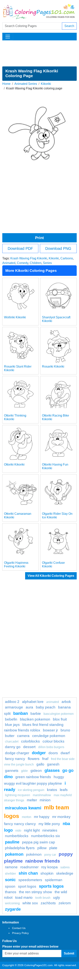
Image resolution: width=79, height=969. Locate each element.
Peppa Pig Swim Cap (38, 842)
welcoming (12, 903)
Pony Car (50, 854)
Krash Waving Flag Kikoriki (28, 258)
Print (39, 238)
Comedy (22, 263)
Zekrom (64, 903)
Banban (20, 713)
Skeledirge (64, 873)
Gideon (36, 771)
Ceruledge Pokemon (48, 736)
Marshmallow (42, 795)
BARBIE (35, 714)
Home (6, 83)
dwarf (65, 753)
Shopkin (46, 873)
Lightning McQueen (17, 795)
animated (52, 701)
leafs (64, 790)
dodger (39, 752)
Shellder (10, 873)
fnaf (45, 759)
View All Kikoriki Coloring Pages (51, 575)
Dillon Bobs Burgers (51, 747)
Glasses (52, 770)
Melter (32, 800)
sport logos (27, 886)
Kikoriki (46, 83)
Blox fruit (60, 719)
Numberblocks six (45, 836)
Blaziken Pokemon (35, 719)
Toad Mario (24, 897)
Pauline (12, 842)
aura (29, 707)
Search (69, 26)
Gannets (11, 771)
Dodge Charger (17, 753)
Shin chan (28, 873)
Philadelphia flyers (20, 848)
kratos (52, 790)
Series (47, 263)
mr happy (41, 817)
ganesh (53, 764)
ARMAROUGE (14, 707)
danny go (13, 747)
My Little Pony (49, 824)
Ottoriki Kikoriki (14, 464)
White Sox (30, 903)
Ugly (56, 897)
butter (9, 736)
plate (53, 848)
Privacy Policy (20, 933)
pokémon (34, 854)
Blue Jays (12, 725)
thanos (10, 892)
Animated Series (25, 83)
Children (35, 263)
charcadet (11, 741)
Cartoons (66, 258)
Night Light (32, 830)
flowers (34, 759)
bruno (65, 730)
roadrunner (29, 867)
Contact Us (19, 928)
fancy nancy (15, 759)
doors (53, 753)
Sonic (10, 879)
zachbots (48, 903)
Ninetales (49, 830)
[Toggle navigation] (7, 36)
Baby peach (45, 707)
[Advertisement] (39, 53)
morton (26, 817)
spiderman (53, 880)
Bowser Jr (50, 730)
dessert (29, 747)
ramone (11, 867)
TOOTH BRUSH (42, 897)
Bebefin (11, 719)
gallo (40, 764)
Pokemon (14, 854)
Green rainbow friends (33, 777)
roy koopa (49, 867)
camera (23, 736)
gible (24, 770)
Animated (8, 263)
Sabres (65, 867)
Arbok (66, 702)
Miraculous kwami (23, 808)
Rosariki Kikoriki (53, 366)
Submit (69, 953)
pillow (42, 848)
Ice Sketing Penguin (31, 790)
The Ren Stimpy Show (35, 892)
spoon (10, 886)
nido (18, 830)
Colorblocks (30, 741)
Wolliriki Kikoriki (15, 317)
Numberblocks (16, 836)
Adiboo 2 (12, 702)
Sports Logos (51, 886)
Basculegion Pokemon (59, 713)
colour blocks (53, 741)
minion (45, 800)
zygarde (13, 909)
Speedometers (30, 880)
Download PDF (20, 248)
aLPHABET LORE (33, 702)
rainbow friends (42, 861)
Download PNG (58, 248)
